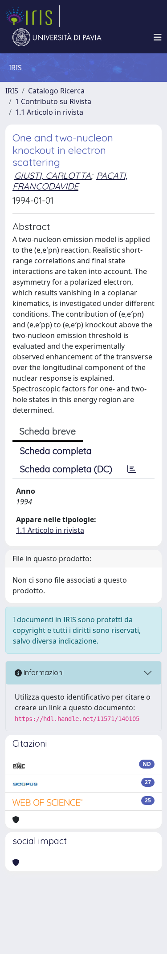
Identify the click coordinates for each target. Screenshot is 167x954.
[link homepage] (32, 16)
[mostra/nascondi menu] (158, 37)
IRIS (11, 91)
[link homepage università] (57, 37)
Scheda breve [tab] (48, 431)
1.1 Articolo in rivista (49, 112)
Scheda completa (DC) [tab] (66, 469)
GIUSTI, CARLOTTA (52, 175)
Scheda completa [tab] (56, 450)
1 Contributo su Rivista (53, 101)
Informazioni (43, 672)
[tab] (132, 469)
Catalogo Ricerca (56, 91)
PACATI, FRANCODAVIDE (69, 181)
